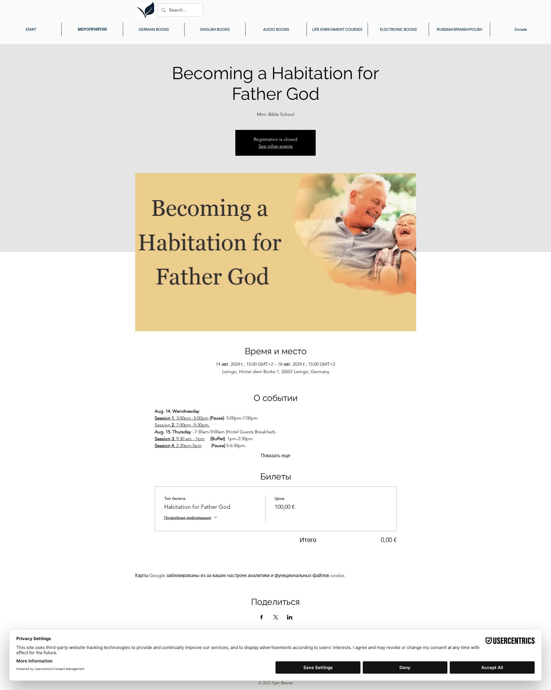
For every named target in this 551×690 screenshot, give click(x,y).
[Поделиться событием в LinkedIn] (289, 617)
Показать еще (275, 455)
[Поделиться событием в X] (275, 617)
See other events (276, 146)
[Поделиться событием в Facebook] (261, 617)
